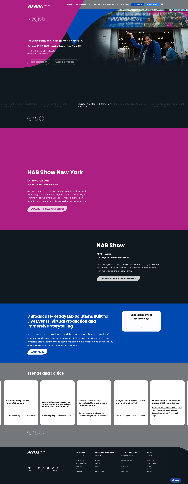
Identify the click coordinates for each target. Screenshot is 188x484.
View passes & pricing (71, 94)
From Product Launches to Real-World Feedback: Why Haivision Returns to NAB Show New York (20, 404)
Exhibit (78, 458)
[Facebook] (34, 468)
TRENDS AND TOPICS (130, 452)
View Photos (79, 466)
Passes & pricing (64, 60)
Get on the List (80, 455)
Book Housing (80, 461)
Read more (13, 421)
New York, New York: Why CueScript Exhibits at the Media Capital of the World (56, 403)
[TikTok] (53, 468)
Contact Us (150, 458)
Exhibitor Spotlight (13, 416)
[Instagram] (39, 468)
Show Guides (125, 472)
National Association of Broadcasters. (42, 471)
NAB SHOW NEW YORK (104, 452)
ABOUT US (151, 452)
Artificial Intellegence (127, 455)
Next (37, 118)
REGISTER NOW (137, 4)
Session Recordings (82, 463)
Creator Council (151, 463)
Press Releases (151, 461)
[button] (162, 4)
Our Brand (149, 455)
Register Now (98, 455)
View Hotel (98, 461)
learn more (37, 351)
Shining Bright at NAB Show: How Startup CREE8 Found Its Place (130, 402)
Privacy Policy (151, 466)
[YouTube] (29, 468)
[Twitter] (43, 468)
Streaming (156, 416)
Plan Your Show (99, 472)
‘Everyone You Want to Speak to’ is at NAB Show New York (93, 402)
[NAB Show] (41, 4)
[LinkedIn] (48, 468)
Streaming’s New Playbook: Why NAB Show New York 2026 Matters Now (167, 403)
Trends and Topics (28, 416)
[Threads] (57, 468)
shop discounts (105, 94)
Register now (39, 60)
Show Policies (151, 469)
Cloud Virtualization (127, 458)
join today (30, 94)
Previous (29, 118)
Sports (123, 463)
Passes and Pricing (100, 458)
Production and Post (123, 413)
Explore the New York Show (47, 208)
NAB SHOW (81, 452)
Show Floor (79, 469)
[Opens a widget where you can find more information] (175, 480)
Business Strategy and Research (54, 413)
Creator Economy (126, 461)
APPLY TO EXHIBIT (152, 4)
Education (79, 472)
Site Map (149, 472)
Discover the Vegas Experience (118, 278)
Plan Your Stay (99, 469)
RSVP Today (140, 94)
